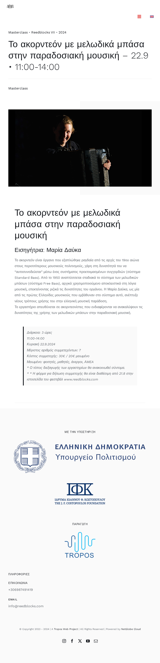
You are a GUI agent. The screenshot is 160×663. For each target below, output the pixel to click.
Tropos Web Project (66, 629)
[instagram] (64, 641)
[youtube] (88, 641)
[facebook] (72, 641)
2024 (62, 32)
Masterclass (18, 32)
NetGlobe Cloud (131, 629)
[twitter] (80, 641)
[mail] (96, 641)
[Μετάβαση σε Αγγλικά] (152, 16)
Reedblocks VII (43, 32)
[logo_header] (10, 6)
